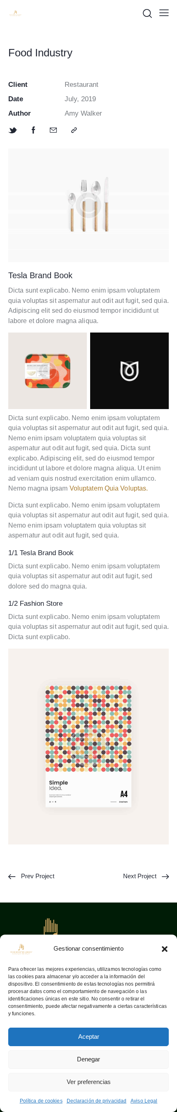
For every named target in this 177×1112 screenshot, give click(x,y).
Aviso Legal (143, 1101)
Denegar (88, 1059)
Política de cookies (41, 1101)
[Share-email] (53, 130)
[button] (165, 949)
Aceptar (88, 1036)
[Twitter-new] (12, 130)
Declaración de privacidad (97, 1101)
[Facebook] (33, 130)
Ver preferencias (89, 1081)
